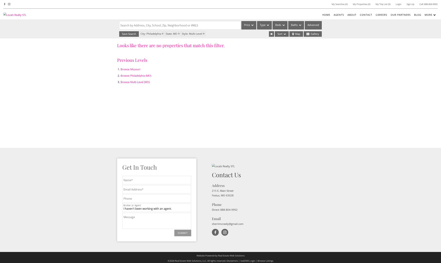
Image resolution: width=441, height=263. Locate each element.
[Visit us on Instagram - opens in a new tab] (9, 4)
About (351, 14)
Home (326, 14)
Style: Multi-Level (192, 33)
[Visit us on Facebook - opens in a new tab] (4, 4)
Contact (366, 14)
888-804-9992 (431, 4)
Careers (381, 14)
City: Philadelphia (151, 33)
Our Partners (401, 14)
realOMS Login (247, 260)
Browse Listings (265, 260)
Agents (339, 14)
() (340, 4)
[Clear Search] (271, 34)
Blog (417, 14)
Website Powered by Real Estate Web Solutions (221, 255)
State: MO (171, 33)
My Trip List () (383, 4)
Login (398, 4)
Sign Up (410, 4)
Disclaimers (232, 260)
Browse (130, 69)
